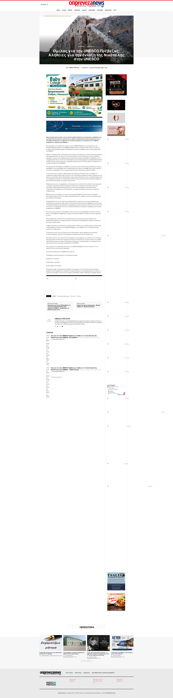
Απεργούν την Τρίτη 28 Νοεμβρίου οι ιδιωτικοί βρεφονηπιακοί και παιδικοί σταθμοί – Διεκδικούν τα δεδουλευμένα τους (59, 307)
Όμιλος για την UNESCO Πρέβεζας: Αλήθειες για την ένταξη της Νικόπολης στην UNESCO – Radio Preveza (74, 369)
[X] (59, 326)
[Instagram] (57, 326)
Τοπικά (79, 296)
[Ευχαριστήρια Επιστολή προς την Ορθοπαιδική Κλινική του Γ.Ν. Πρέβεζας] (50, 643)
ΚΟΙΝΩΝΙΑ (81, 46)
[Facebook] (55, 326)
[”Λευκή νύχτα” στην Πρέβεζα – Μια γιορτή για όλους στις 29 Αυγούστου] (122, 643)
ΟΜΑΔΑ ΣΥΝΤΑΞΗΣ (74, 67)
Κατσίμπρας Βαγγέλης (64, 296)
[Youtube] (62, 326)
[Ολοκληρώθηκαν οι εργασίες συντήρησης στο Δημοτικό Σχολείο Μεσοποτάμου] (74, 643)
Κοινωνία (73, 296)
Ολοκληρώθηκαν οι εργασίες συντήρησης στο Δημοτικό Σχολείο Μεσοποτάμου (73, 653)
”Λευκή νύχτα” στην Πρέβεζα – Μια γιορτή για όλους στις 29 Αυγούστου (122, 653)
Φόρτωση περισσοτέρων (86, 661)
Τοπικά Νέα (91, 46)
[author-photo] (40, 655)
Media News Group (111, 692)
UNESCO (54, 296)
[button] (45, 4)
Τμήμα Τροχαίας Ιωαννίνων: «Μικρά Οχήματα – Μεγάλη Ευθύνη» (88, 306)
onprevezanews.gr (62, 692)
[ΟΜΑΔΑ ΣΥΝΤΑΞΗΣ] (49, 322)
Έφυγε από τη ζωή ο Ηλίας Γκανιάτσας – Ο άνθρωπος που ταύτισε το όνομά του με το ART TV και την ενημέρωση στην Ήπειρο (98, 654)
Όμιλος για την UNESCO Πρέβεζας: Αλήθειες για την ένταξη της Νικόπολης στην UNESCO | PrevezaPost (74, 336)
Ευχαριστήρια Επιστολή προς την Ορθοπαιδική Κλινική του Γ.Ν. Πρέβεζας (50, 653)
